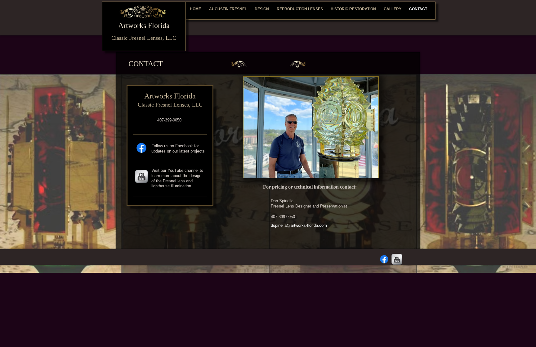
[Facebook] (141, 147)
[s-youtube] (141, 176)
